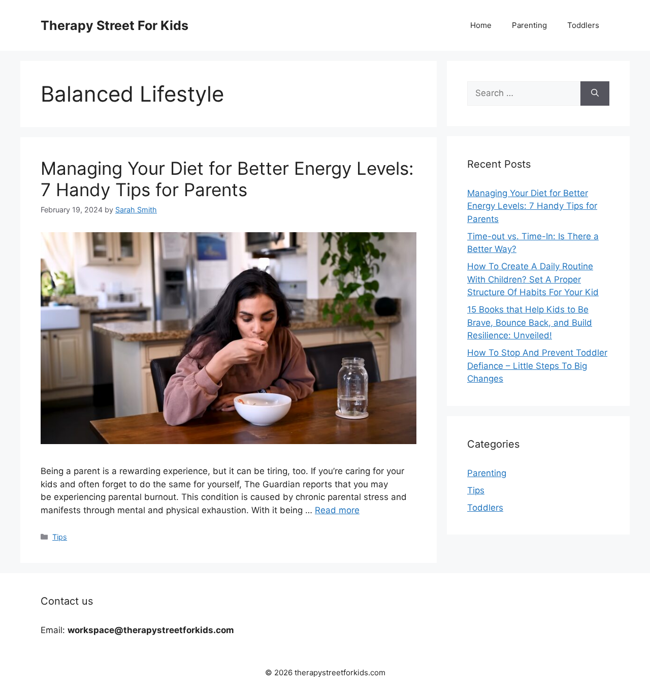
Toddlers (583, 25)
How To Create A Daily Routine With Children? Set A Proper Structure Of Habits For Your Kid (533, 279)
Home (481, 25)
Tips (59, 537)
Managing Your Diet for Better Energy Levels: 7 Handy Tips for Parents (227, 179)
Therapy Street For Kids (114, 25)
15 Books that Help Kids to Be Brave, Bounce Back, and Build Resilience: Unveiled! (529, 322)
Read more (337, 510)
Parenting (529, 25)
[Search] (594, 93)
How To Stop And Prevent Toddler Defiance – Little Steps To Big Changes (537, 366)
